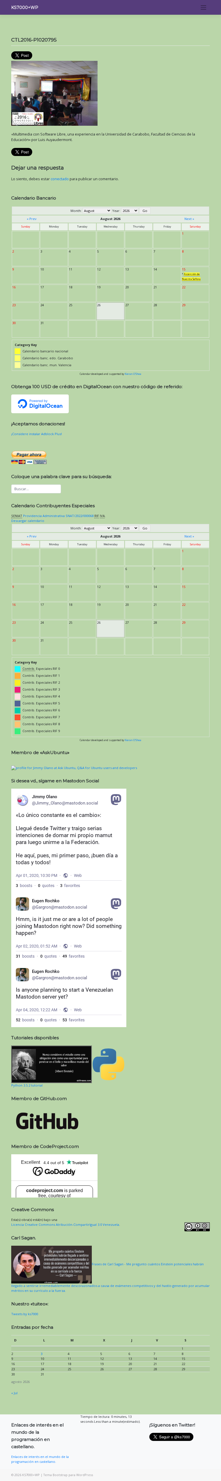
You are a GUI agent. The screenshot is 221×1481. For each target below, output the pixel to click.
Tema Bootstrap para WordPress (68, 1475)
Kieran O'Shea (133, 373)
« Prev (32, 219)
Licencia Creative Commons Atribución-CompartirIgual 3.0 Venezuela (65, 1224)
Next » (189, 219)
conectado (60, 178)
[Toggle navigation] (203, 7)
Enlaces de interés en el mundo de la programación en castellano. (40, 1459)
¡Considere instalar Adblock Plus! (36, 434)
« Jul (14, 1393)
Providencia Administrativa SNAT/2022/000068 (58, 516)
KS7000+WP (24, 7)
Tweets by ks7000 (24, 1314)
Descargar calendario (27, 520)
